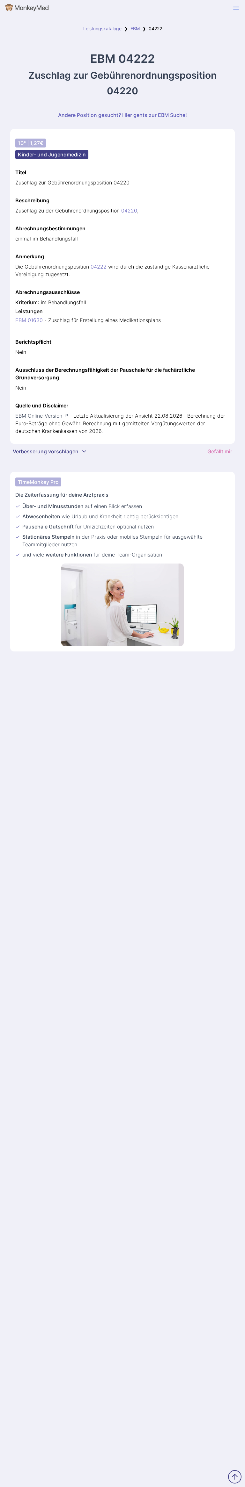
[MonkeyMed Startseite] (27, 9)
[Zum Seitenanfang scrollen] (234, 1476)
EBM (135, 28)
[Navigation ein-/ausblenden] (236, 8)
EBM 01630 (29, 320)
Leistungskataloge (102, 28)
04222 (99, 266)
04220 (129, 210)
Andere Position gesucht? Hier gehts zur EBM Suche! (122, 115)
